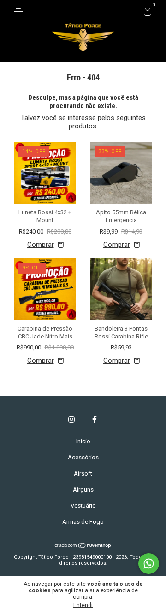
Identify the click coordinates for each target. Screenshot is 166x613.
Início (83, 441)
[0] (146, 13)
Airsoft (83, 473)
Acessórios (83, 457)
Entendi (83, 605)
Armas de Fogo (83, 521)
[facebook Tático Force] (94, 419)
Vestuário (83, 505)
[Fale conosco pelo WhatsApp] (148, 563)
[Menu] (20, 12)
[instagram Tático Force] (71, 419)
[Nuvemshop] (83, 546)
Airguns (83, 489)
